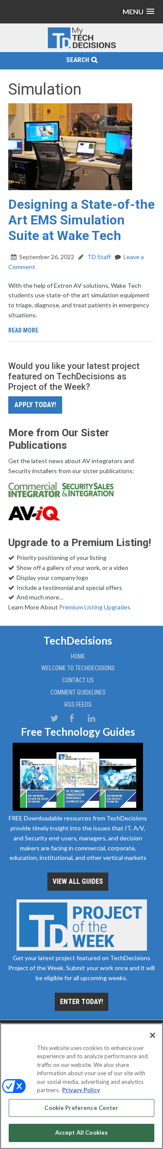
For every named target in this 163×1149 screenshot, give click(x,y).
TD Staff (98, 256)
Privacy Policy (81, 1089)
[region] (81, 1086)
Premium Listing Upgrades (94, 607)
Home (78, 656)
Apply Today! (35, 405)
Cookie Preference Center (81, 1107)
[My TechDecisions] (81, 46)
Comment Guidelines (78, 692)
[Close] (152, 1035)
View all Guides (78, 881)
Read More (23, 330)
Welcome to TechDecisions (78, 668)
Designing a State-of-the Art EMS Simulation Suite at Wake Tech (81, 220)
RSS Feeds (78, 704)
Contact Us (78, 680)
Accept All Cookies (81, 1132)
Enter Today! (81, 1002)
